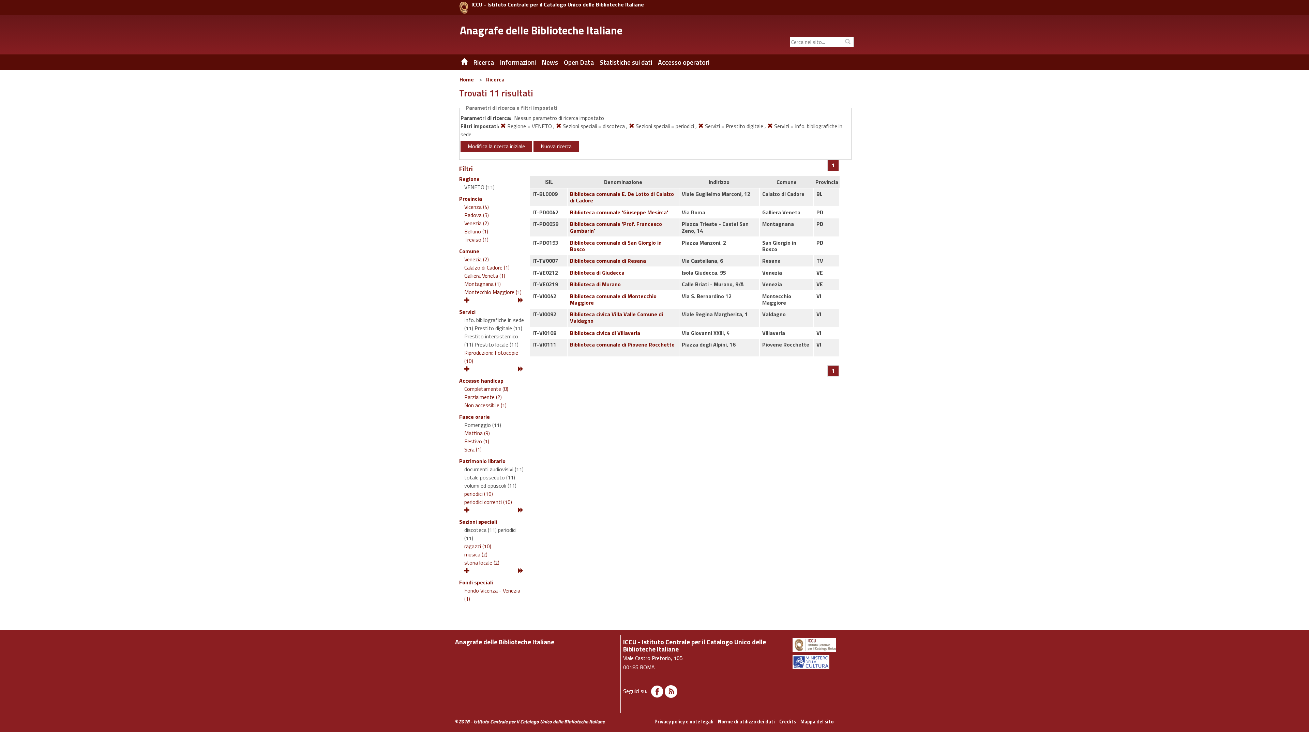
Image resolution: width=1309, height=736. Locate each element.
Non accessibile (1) (485, 405)
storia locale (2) (481, 562)
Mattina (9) (477, 433)
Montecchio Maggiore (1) (493, 292)
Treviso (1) (476, 239)
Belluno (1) (476, 231)
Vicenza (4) (476, 207)
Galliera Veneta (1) (484, 276)
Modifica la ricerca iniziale (496, 146)
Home (467, 79)
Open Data (579, 62)
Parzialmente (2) (483, 397)
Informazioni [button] (518, 62)
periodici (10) (478, 494)
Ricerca (495, 79)
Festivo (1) (476, 441)
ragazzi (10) (477, 546)
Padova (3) (476, 215)
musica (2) (475, 554)
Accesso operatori (683, 62)
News (550, 62)
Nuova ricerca (556, 146)
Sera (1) (473, 449)
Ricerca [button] (483, 62)
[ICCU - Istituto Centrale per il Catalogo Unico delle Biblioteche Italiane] (464, 8)
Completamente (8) (486, 389)
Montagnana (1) (482, 284)
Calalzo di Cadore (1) (487, 267)
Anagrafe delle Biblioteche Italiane (541, 30)
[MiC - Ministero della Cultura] (822, 662)
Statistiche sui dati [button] (626, 62)
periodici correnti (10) (488, 502)
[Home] (459, 62)
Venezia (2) (476, 223)
